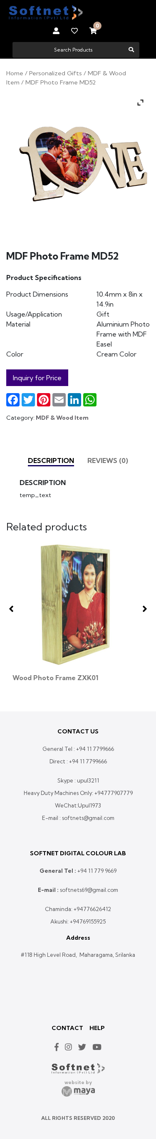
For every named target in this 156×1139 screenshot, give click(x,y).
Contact (67, 1028)
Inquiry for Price (37, 378)
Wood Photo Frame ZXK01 (55, 677)
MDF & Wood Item (62, 417)
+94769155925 (88, 921)
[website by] (78, 1091)
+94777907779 (113, 793)
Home (14, 73)
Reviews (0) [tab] (107, 460)
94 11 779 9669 (98, 870)
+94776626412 (92, 909)
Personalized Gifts (55, 73)
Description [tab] (51, 460)
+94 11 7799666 (95, 748)
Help (97, 1028)
